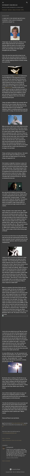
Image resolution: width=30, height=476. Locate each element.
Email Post (8, 438)
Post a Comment (6, 460)
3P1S (22, 10)
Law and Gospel (18, 440)
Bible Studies (17, 10)
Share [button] (3, 438)
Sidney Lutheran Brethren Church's (18, 423)
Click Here (16, 75)
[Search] (27, 2)
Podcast (4, 10)
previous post (8, 87)
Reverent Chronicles (9, 5)
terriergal (8, 447)
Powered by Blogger (16, 469)
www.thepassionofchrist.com (9, 433)
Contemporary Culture (10, 440)
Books (10, 10)
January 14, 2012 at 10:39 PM (12, 457)
